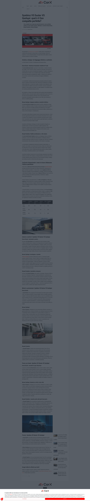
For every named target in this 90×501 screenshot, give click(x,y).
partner (11, 494)
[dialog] (45, 495)
